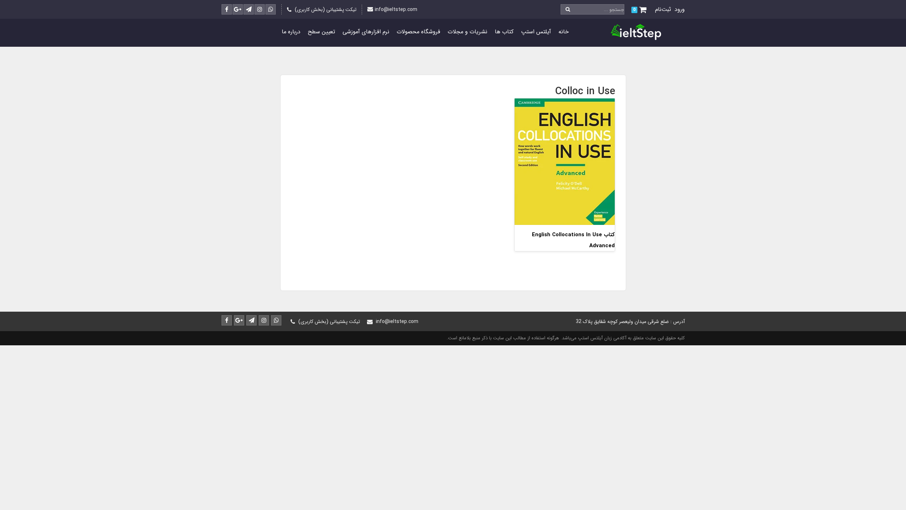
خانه (563, 31)
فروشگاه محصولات (418, 31)
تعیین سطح (321, 31)
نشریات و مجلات (467, 31)
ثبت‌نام (663, 9)
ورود (680, 9)
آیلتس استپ (536, 31)
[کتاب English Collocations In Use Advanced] (565, 161)
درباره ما (291, 31)
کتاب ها (504, 31)
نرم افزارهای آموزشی (366, 31)
